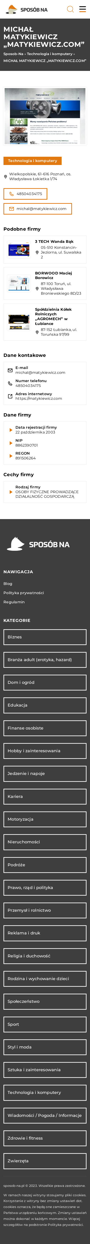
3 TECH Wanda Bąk (54, 241)
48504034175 (29, 194)
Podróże (16, 864)
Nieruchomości (24, 841)
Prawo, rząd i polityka (30, 887)
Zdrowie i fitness (25, 1138)
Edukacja (17, 705)
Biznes (15, 637)
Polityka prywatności (23, 593)
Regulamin (14, 602)
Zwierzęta (18, 1160)
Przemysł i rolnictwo (29, 910)
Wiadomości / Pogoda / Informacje (45, 1115)
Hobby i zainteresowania (34, 750)
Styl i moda (20, 1047)
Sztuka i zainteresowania (34, 1069)
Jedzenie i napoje (26, 773)
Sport (13, 1024)
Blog (7, 583)
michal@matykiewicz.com (42, 209)
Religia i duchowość (29, 956)
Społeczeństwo (23, 1001)
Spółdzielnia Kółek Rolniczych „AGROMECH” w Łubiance (53, 316)
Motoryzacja (20, 819)
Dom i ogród (21, 682)
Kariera (15, 796)
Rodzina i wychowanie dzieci (38, 978)
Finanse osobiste (25, 728)
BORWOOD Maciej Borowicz (53, 275)
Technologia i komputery (32, 161)
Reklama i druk (24, 933)
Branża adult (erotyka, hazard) (40, 659)
